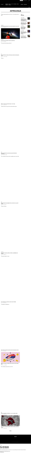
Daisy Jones (5, 204)
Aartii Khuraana (5, 56)
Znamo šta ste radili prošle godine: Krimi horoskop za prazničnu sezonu (10, 427)
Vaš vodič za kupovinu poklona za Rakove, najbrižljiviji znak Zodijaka (9, 253)
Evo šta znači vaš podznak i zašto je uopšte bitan (8, 40)
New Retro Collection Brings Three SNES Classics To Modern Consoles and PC (23, 28)
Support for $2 (1, 451)
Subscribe (22, 4)
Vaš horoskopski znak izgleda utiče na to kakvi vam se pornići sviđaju (9, 203)
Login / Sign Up (25, 0)
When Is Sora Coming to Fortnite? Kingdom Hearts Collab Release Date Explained (24, 33)
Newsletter (25, 4)
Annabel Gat (5, 254)
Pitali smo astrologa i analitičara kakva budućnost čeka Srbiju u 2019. (10, 363)
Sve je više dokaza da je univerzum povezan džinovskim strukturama (9, 153)
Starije (10, 430)
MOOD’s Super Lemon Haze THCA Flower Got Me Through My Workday (24, 23)
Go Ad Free (21, 0)
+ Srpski (29, 0)
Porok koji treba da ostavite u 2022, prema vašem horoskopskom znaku (10, 55)
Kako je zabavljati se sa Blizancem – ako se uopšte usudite (9, 413)
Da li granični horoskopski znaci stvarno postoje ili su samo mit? (10, 26)
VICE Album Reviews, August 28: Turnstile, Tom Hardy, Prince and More (24, 37)
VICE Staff (5, 41)
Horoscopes (2, 39)
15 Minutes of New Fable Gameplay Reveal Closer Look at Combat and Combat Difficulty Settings (24, 20)
